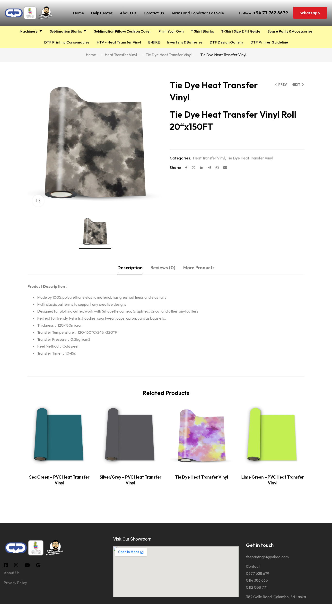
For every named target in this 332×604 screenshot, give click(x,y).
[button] (310, 13)
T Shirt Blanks (202, 31)
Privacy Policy (15, 582)
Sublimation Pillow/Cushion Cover (122, 31)
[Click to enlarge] (38, 201)
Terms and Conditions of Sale (197, 12)
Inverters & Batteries (184, 42)
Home (78, 12)
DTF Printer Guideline (269, 42)
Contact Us (154, 12)
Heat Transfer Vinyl (121, 54)
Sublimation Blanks (66, 31)
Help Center (102, 12)
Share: (175, 167)
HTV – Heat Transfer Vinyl (119, 42)
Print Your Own (170, 31)
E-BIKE (154, 42)
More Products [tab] (199, 268)
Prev (282, 85)
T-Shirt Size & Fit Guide (240, 31)
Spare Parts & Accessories (290, 31)
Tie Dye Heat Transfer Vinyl (169, 54)
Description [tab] (129, 268)
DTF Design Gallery (226, 42)
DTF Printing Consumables (66, 42)
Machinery (29, 31)
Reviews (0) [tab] (162, 268)
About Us (128, 12)
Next (296, 85)
